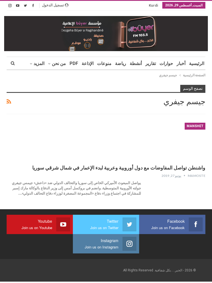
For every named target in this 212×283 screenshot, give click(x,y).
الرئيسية (196, 63)
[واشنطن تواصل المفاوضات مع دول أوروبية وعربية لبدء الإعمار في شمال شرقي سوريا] (176, 141)
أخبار (181, 63)
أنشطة (136, 63)
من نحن (59, 63)
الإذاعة (88, 63)
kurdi (153, 5)
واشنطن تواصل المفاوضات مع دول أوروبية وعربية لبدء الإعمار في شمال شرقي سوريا (118, 168)
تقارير (150, 63)
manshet (195, 126)
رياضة (120, 63)
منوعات (104, 63)
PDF (74, 63)
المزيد (39, 63)
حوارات (166, 63)
